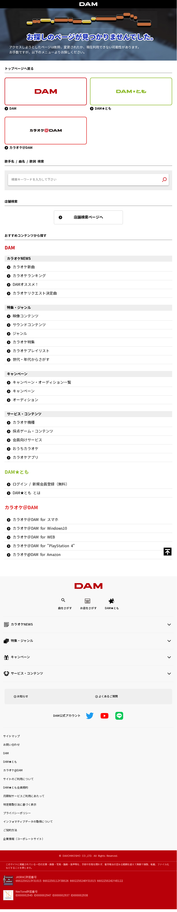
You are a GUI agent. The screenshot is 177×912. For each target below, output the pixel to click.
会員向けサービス (27, 440)
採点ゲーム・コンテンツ (33, 431)
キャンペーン (24, 391)
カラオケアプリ (25, 457)
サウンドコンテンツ (29, 325)
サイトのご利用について (18, 779)
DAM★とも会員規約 (15, 787)
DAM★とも (112, 608)
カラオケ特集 (24, 342)
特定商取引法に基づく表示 (19, 804)
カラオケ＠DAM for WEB (34, 537)
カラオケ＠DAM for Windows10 (40, 528)
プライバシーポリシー (17, 813)
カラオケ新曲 (24, 267)
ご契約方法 (10, 830)
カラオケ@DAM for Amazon (37, 554)
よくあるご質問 (108, 696)
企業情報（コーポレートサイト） (24, 839)
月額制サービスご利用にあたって (23, 796)
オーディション (25, 400)
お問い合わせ (11, 744)
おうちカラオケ (25, 448)
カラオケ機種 (24, 422)
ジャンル (20, 333)
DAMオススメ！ (26, 284)
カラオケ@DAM (13, 770)
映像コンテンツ (25, 316)
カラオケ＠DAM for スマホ (35, 519)
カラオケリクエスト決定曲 (35, 293)
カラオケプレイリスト (31, 351)
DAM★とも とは (27, 493)
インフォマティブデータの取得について (28, 821)
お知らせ (22, 696)
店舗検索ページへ (88, 217)
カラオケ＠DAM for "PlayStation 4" (44, 546)
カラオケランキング (29, 276)
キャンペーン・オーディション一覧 (42, 382)
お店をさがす (88, 608)
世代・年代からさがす (31, 359)
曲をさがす (65, 608)
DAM (6, 753)
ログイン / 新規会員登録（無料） (41, 484)
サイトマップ (11, 736)
